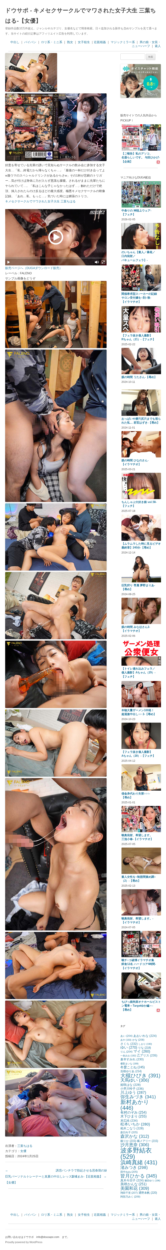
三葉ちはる (24, 1146)
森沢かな (134, 1136)
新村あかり (134, 1105)
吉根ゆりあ (131, 1071)
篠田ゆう (152, 1180)
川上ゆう (133, 1092)
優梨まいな (129, 1063)
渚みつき (134, 1167)
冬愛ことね (132, 1067)
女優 (23, 1151)
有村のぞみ (133, 1112)
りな (144, 1047)
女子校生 (84, 42)
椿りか (128, 1141)
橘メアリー (147, 1141)
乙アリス (147, 1055)
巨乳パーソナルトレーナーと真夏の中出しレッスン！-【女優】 (42, 1176)
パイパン (30, 42)
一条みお (128, 1055)
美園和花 (134, 1188)
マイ (141, 1051)
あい (126, 1035)
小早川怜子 (132, 1088)
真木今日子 (132, 1180)
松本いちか (135, 1124)
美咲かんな (133, 1184)
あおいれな (145, 1035)
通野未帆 (148, 1192)
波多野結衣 (136, 1153)
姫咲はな (130, 1084)
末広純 (129, 1120)
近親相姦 (100, 42)
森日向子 (129, 1132)
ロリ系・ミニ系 (51, 42)
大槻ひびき (140, 1075)
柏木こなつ (132, 1128)
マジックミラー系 (123, 42)
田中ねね (129, 1171)
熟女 (70, 42)
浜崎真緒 (138, 1162)
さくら (129, 1043)
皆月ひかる (138, 1176)
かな (138, 1039)
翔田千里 (129, 1192)
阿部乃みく (130, 1196)
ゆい (128, 1047)
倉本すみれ (132, 1059)
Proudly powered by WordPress (23, 1242)
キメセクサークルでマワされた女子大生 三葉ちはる (40, 201)
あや (125, 1040)
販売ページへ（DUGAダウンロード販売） (33, 268)
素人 (158, 46)
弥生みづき (138, 1096)
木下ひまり (133, 1116)
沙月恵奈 (134, 1144)
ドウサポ (17, 10)
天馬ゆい (134, 1080)
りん (126, 1051)
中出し (14, 42)
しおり (145, 1044)
